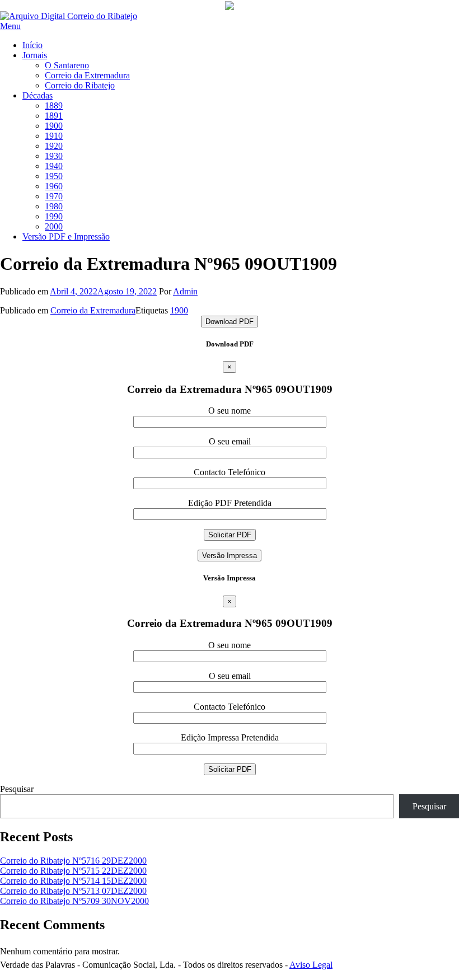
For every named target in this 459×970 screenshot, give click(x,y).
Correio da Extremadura (87, 75)
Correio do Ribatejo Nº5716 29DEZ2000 (73, 860)
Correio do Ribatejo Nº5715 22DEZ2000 (73, 870)
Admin (185, 291)
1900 (54, 125)
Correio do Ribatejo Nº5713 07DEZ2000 (73, 891)
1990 (54, 216)
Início (32, 45)
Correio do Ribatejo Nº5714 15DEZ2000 (73, 880)
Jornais (34, 55)
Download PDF (229, 321)
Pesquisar (17, 789)
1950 (54, 176)
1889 (54, 105)
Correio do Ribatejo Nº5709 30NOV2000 (74, 901)
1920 (54, 146)
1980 (54, 206)
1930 (54, 156)
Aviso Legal (310, 964)
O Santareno (67, 65)
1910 (54, 135)
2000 (54, 226)
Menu (10, 26)
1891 (54, 115)
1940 (54, 166)
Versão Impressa (229, 555)
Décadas (37, 95)
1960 (54, 186)
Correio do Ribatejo (80, 85)
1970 (54, 196)
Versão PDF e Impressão (66, 236)
